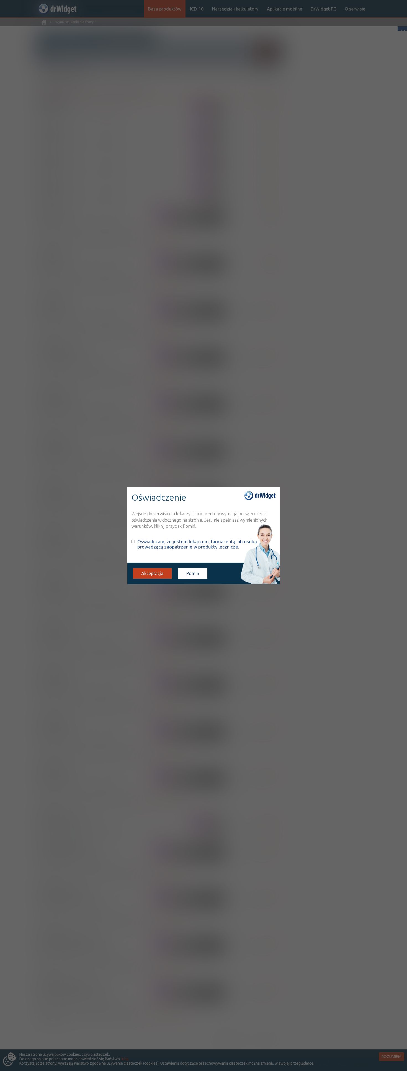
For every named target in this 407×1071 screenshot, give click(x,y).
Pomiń (192, 573)
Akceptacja (152, 573)
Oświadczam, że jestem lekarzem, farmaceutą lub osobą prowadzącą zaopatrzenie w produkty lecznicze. (197, 544)
